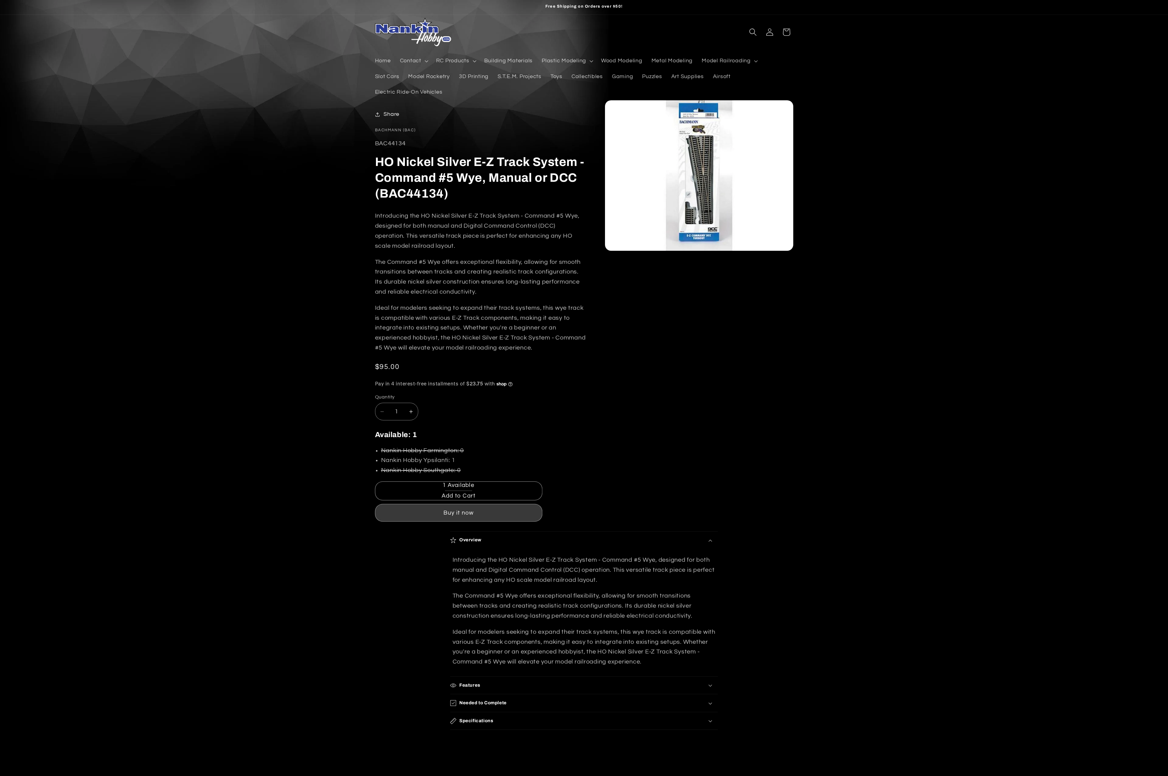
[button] (413, 61)
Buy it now (458, 513)
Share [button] (391, 114)
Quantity (385, 397)
